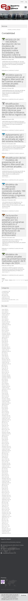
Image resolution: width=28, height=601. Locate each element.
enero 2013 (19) (5, 494)
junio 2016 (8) (5, 438)
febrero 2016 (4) (5, 443)
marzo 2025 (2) (5, 319)
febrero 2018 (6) (5, 412)
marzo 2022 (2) (5, 357)
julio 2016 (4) (4, 436)
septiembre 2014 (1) (6, 467)
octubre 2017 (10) (6, 418)
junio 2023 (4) (5, 340)
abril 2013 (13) (5, 489)
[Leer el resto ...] (5, 67)
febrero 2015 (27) (5, 460)
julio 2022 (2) (4, 352)
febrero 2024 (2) (5, 330)
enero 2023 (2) (5, 345)
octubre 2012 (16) (6, 498)
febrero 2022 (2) (5, 358)
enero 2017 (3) (5, 431)
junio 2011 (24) (5, 520)
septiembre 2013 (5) (6, 482)
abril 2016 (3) (5, 440)
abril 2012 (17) (5, 506)
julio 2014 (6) (4, 468)
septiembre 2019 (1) (6, 389)
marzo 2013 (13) (5, 491)
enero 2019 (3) (5, 397)
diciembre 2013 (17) (6, 478)
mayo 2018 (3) (5, 408)
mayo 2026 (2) (5, 309)
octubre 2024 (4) (5, 323)
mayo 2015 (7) (5, 456)
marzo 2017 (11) (5, 428)
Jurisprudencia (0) (5, 298)
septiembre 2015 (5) (6, 450)
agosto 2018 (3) (5, 404)
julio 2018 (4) (4, 405)
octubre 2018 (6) (5, 401)
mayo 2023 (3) (5, 341)
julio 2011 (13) (5, 519)
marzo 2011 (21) (5, 524)
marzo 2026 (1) (5, 310)
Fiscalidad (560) (5, 292)
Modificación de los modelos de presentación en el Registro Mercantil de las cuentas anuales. (13, 162)
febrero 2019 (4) (5, 396)
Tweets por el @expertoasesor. (8, 589)
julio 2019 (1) (4, 390)
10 (23, 280)
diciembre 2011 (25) (6, 512)
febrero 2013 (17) (5, 492)
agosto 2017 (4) (5, 421)
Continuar (23, 595)
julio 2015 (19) (5, 453)
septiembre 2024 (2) (6, 324)
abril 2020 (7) (5, 382)
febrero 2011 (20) (5, 526)
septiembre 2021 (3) (6, 364)
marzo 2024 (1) (5, 329)
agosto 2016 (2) (5, 435)
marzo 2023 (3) (5, 344)
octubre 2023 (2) (5, 336)
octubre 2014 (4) (5, 466)
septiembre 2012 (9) (6, 499)
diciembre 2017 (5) (6, 415)
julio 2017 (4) (4, 422)
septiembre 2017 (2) (6, 419)
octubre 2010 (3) (5, 531)
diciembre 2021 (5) (6, 359)
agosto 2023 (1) (5, 337)
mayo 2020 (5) (5, 380)
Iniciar (22, 1)
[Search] (26, 1)
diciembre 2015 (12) (6, 446)
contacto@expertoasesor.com (9, 553)
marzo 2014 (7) (5, 474)
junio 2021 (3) (5, 366)
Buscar (18, 29)
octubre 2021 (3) (5, 362)
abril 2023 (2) (5, 343)
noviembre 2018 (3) (6, 400)
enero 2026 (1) (5, 312)
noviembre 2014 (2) (6, 464)
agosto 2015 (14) (5, 452)
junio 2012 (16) (5, 503)
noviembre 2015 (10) (6, 447)
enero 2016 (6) (5, 445)
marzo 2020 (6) (5, 383)
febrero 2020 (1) (5, 385)
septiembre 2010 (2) (6, 533)
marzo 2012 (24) (5, 508)
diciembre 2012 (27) (6, 495)
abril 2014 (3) (5, 473)
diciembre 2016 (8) (6, 432)
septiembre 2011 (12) (6, 516)
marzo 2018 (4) (5, 411)
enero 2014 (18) (5, 477)
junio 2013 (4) (5, 487)
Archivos (14, 29)
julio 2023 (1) (4, 338)
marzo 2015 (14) (5, 459)
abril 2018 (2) (5, 410)
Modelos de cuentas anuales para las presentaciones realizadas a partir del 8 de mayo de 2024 (14, 259)
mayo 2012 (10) (5, 505)
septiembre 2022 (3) (6, 351)
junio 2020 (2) (5, 379)
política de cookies (13, 599)
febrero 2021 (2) (5, 372)
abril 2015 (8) (5, 457)
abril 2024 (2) (5, 327)
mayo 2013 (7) (5, 488)
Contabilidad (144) (6, 291)
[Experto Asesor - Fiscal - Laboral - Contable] (10, 7)
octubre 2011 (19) (6, 515)
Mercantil (16, 99)
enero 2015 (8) (5, 461)
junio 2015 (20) (5, 454)
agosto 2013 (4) (5, 484)
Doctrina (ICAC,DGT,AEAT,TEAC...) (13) (10, 299)
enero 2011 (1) (5, 527)
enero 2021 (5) (5, 373)
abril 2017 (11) (5, 426)
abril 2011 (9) (5, 523)
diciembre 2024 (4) (6, 322)
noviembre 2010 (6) (6, 530)
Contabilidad (11, 70)
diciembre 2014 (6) (6, 463)
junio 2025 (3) (5, 316)
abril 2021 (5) (5, 369)
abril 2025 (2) (5, 317)
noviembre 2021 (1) (6, 361)
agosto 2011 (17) (5, 517)
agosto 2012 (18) (5, 501)
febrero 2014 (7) (5, 475)
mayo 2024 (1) (5, 326)
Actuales (9, 29)
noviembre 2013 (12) (6, 480)
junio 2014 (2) (5, 470)
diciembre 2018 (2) (6, 399)
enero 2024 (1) (5, 331)
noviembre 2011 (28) (6, 513)
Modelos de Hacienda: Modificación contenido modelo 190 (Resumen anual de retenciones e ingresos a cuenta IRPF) (13, 191)
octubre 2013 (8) (5, 481)
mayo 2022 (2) (5, 355)
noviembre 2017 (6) (6, 417)
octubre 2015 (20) (6, 449)
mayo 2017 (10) (5, 425)
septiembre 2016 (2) (6, 433)
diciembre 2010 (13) (6, 529)
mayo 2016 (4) (5, 439)
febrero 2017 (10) (5, 429)
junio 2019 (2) (5, 392)
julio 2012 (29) (5, 502)
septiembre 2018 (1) (6, 403)
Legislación (21, 99)
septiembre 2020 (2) (6, 378)
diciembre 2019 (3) (6, 386)
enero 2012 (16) (5, 510)
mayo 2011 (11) (5, 522)
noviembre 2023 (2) (6, 334)
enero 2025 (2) (5, 320)
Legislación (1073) (6, 297)
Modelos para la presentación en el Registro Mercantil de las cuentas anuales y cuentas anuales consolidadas (13, 80)
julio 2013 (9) (4, 485)
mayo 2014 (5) (5, 471)
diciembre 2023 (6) (6, 333)
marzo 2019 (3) (5, 394)
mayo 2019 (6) (5, 393)
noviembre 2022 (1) (6, 348)
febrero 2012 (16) (5, 509)
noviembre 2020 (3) (6, 376)
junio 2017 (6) (5, 424)
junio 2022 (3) (5, 354)
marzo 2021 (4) (5, 371)
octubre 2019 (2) (5, 387)
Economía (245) (5, 301)
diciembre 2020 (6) (6, 375)
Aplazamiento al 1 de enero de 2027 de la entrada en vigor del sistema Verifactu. (13, 138)
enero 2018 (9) (5, 414)
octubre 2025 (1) (5, 315)
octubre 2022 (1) (5, 350)
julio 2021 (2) (4, 365)
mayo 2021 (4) (5, 368)
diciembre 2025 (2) (6, 313)
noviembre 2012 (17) (6, 496)
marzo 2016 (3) (5, 442)
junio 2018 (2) (5, 407)
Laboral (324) (5, 294)
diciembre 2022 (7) (6, 347)
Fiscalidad (16, 70)
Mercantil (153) (5, 295)
